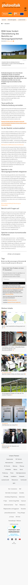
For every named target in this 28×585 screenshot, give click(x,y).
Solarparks (21, 476)
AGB (20, 489)
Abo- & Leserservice (12, 489)
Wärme (15, 469)
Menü (25, 10)
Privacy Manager (21, 512)
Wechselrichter (9, 462)
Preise (11, 473)
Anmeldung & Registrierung (11, 497)
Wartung (15, 466)
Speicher (20, 263)
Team (16, 504)
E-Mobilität (8, 469)
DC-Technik (19, 459)
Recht (21, 469)
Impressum (23, 501)
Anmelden (21, 493)
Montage (6, 476)
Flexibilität (22, 261)
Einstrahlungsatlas (12, 19)
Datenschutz (22, 497)
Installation (13, 476)
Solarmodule (9, 459)
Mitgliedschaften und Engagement (11, 508)
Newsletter (23, 508)
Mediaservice (22, 504)
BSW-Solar (5, 261)
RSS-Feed (18, 516)
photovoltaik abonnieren (10, 512)
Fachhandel (24, 479)
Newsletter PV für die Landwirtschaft (14, 302)
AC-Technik (7, 466)
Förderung (5, 473)
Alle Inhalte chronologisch (11, 493)
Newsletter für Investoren (12, 300)
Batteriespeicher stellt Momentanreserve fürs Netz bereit (12, 144)
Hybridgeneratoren (21, 473)
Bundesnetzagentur (13, 261)
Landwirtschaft (21, 19)
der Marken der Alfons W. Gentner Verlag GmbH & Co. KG (13, 288)
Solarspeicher (13, 263)
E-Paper (5, 501)
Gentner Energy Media (14, 501)
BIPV (14, 483)
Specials (4, 19)
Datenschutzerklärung (9, 294)
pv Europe (11, 516)
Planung (22, 466)
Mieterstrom (15, 479)
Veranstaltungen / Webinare (14, 520)
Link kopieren (17, 254)
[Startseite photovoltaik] (11, 5)
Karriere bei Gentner (8, 504)
